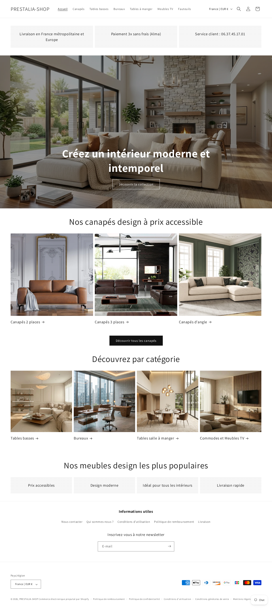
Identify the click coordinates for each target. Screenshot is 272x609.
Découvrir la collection (136, 184)
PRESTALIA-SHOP (28, 599)
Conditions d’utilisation (177, 599)
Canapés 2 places (25, 321)
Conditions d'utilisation (134, 522)
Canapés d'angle (193, 321)
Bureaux (81, 438)
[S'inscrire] (169, 546)
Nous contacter (71, 522)
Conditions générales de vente (212, 599)
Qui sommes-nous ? (99, 522)
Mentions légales (242, 599)
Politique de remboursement (174, 522)
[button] (239, 9)
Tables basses (22, 438)
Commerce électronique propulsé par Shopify (64, 599)
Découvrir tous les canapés (136, 341)
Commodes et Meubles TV (222, 438)
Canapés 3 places (109, 321)
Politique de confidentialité (144, 599)
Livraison (204, 522)
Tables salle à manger (155, 438)
